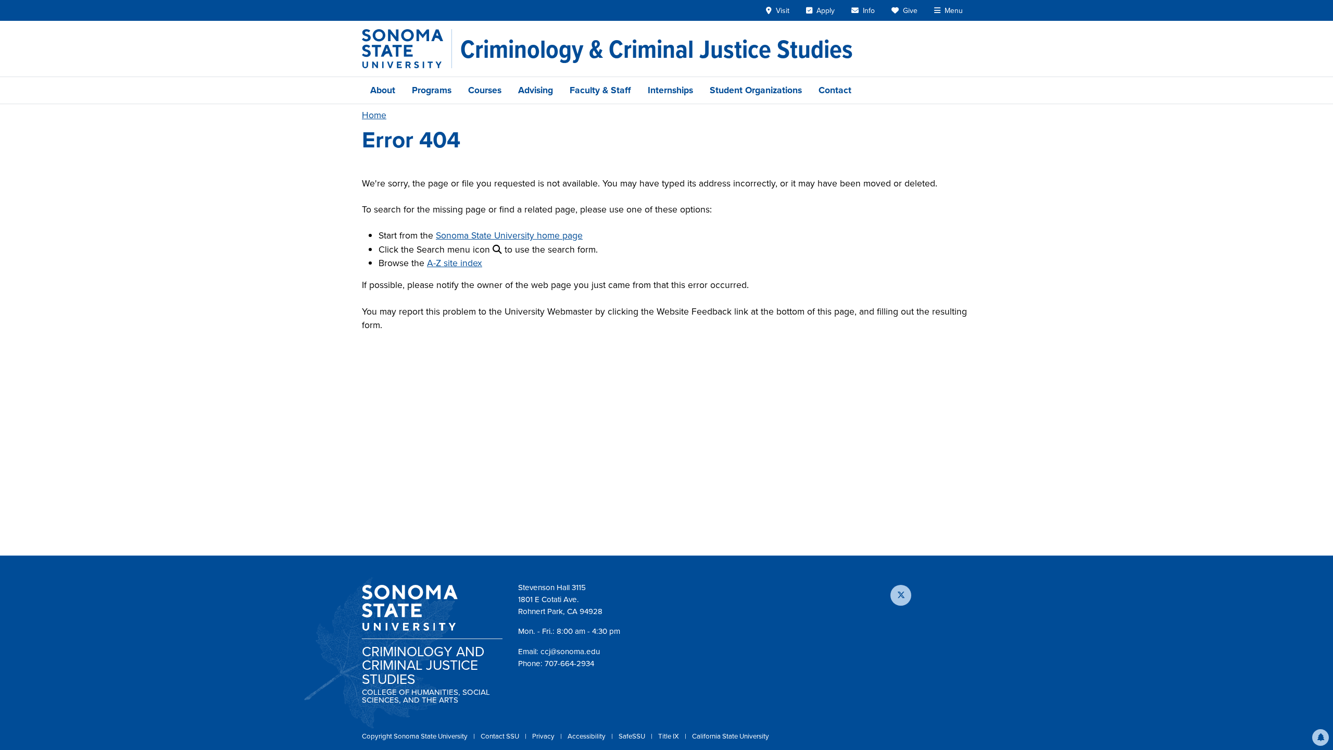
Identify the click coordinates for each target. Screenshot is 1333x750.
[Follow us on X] (900, 595)
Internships (670, 90)
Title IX (669, 736)
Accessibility (587, 736)
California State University (730, 736)
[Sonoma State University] (407, 48)
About (382, 90)
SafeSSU (633, 736)
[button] (1320, 737)
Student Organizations (756, 90)
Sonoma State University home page (509, 235)
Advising (535, 90)
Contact (835, 90)
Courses (484, 90)
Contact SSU (501, 736)
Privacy (544, 736)
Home (374, 115)
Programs (431, 90)
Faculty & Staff (600, 90)
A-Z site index (454, 263)
